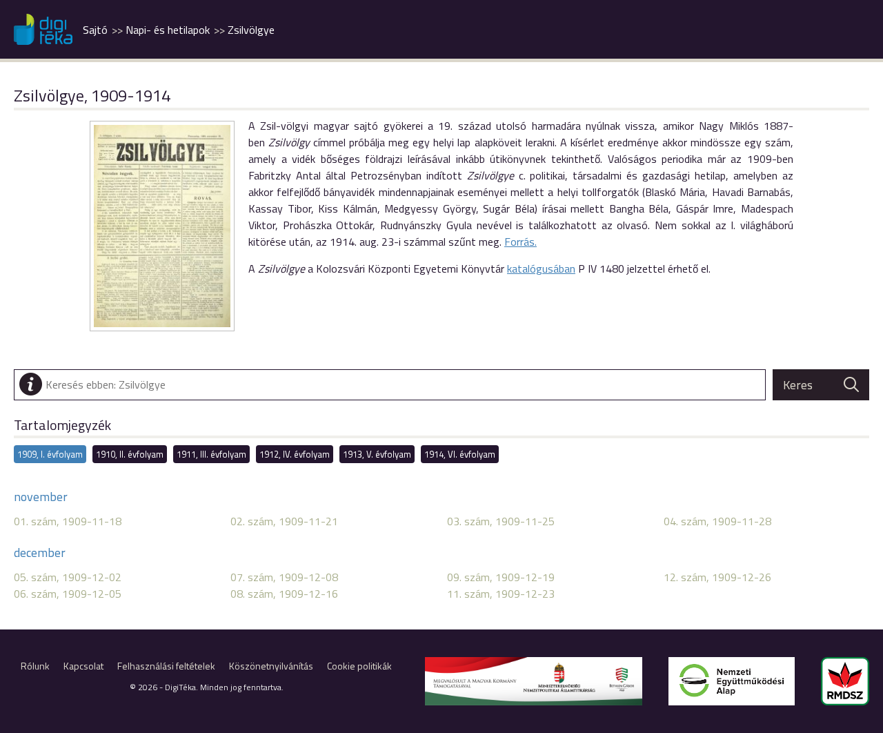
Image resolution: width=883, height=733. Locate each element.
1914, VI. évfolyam (459, 454)
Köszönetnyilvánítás (271, 665)
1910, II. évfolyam (129, 454)
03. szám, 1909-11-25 (501, 521)
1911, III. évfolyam (211, 454)
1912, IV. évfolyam (294, 454)
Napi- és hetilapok (168, 29)
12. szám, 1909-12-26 (717, 577)
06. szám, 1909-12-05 (67, 593)
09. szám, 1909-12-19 (501, 577)
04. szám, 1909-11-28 (717, 521)
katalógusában (541, 268)
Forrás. (520, 241)
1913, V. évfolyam (377, 454)
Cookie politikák (359, 665)
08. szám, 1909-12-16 (284, 593)
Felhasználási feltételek (166, 665)
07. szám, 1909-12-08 (284, 577)
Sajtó (95, 29)
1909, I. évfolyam (50, 454)
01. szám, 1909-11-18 (67, 521)
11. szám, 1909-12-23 (501, 593)
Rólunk (35, 665)
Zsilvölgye (251, 29)
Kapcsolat (83, 665)
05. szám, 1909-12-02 (67, 577)
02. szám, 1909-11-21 (284, 521)
